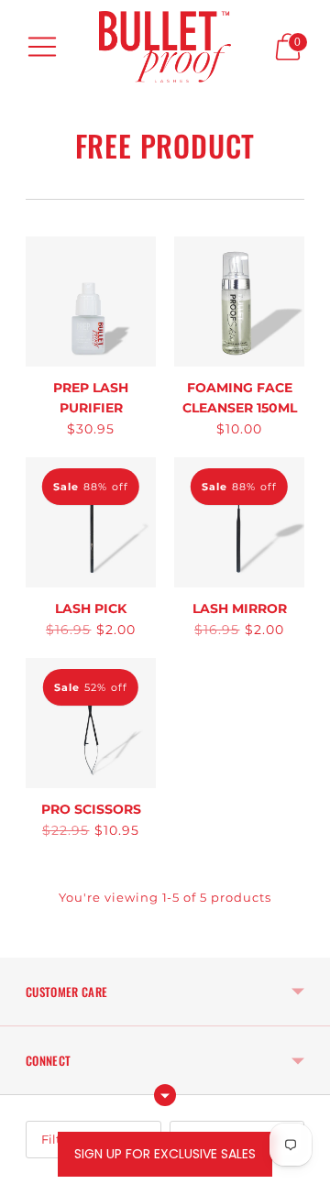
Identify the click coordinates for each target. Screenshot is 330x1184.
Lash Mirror (239, 608)
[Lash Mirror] (239, 522)
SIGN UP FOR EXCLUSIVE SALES (165, 1154)
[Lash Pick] (91, 522)
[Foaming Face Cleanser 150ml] (239, 301)
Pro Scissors (91, 809)
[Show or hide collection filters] (165, 1095)
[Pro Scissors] (91, 723)
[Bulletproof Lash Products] (165, 46)
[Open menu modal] (42, 46)
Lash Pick (90, 608)
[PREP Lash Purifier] (91, 301)
